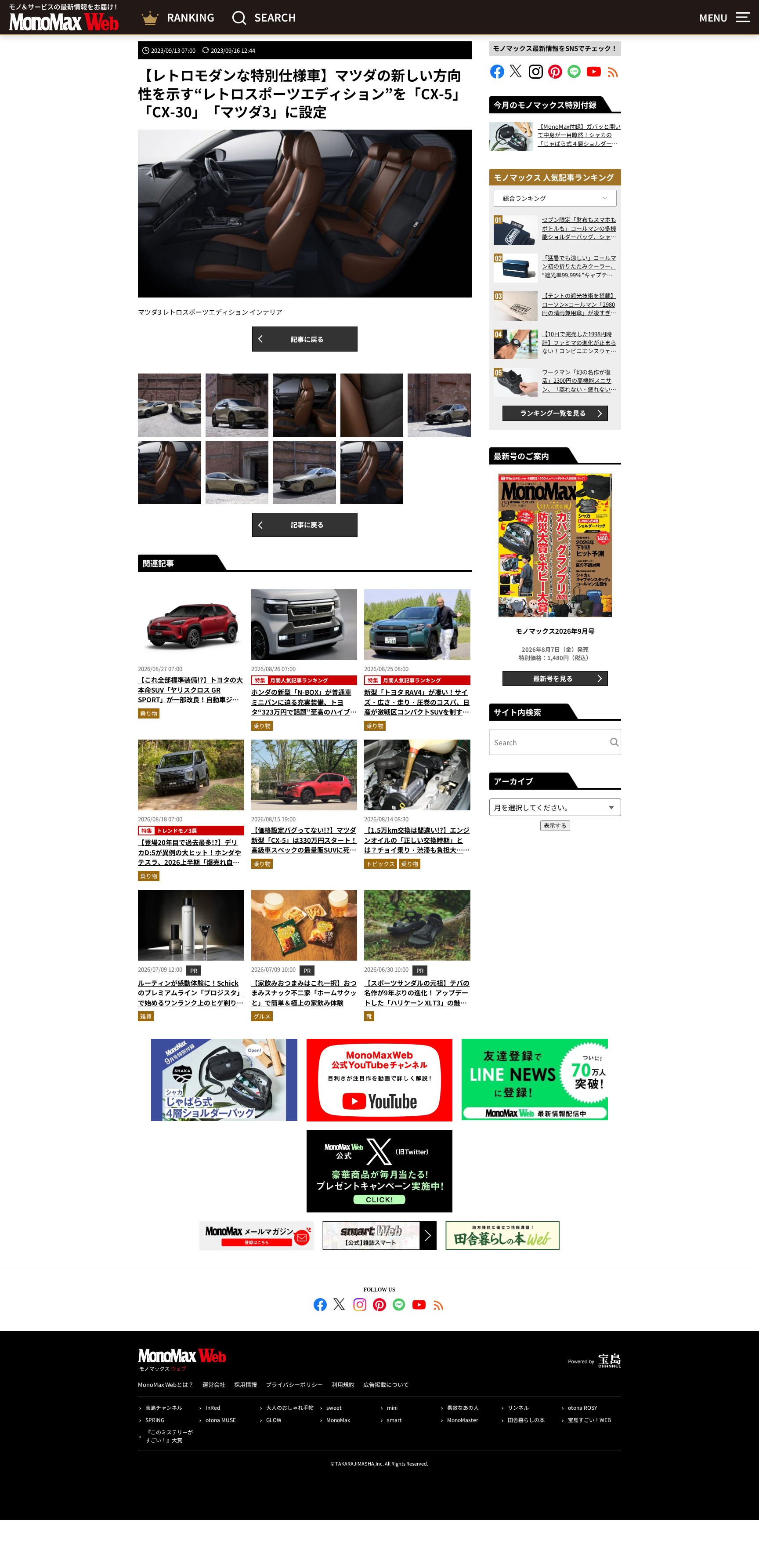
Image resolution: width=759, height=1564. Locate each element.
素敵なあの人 (463, 1407)
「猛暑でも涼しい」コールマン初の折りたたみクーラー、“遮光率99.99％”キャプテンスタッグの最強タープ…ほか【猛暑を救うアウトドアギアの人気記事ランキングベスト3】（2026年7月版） (579, 266)
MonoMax (338, 1419)
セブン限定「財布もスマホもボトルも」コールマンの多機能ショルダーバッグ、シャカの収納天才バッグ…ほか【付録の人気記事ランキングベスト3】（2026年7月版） (579, 228)
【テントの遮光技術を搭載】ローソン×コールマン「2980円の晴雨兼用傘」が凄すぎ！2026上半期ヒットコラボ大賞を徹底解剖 (579, 304)
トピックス (380, 864)
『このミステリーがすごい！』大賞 (169, 1436)
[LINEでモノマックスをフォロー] (574, 75)
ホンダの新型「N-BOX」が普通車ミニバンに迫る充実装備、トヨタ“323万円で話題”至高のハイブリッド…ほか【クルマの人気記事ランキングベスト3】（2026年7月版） (304, 711)
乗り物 (148, 713)
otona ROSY (582, 1407)
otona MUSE (221, 1419)
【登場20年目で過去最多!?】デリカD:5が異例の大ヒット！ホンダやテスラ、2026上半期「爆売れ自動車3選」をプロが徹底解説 (189, 857)
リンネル (518, 1407)
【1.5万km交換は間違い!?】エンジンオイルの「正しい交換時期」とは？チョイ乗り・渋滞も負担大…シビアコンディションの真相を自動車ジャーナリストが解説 (417, 849)
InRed (213, 1407)
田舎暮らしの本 (526, 1419)
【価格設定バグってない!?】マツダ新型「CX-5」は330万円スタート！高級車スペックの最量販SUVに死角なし (304, 844)
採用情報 (245, 1384)
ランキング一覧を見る (553, 412)
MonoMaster (462, 1419)
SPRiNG (154, 1419)
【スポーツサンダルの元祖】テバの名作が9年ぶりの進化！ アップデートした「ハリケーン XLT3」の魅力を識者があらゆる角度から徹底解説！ (417, 1002)
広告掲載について (386, 1384)
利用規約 (343, 1384)
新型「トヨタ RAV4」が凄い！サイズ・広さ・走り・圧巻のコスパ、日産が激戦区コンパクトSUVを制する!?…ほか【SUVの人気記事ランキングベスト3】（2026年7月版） (417, 711)
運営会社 (213, 1384)
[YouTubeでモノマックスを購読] (594, 75)
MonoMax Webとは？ (166, 1384)
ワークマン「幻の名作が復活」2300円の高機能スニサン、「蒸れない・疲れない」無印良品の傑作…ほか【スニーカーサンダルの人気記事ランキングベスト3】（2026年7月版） (579, 381)
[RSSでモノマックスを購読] (438, 1306)
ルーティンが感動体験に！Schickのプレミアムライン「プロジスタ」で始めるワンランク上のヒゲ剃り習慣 (190, 997)
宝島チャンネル (163, 1407)
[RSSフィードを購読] (613, 75)
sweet (334, 1407)
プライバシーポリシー (294, 1384)
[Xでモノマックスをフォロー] (517, 75)
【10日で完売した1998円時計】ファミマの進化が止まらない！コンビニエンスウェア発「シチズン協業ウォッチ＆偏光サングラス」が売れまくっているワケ (579, 343)
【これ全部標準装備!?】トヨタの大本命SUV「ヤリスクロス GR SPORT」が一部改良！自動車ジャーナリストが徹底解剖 (190, 694)
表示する (555, 825)
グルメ (262, 1016)
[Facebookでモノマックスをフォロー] (497, 75)
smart (394, 1419)
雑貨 (146, 1016)
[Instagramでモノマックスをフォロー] (536, 75)
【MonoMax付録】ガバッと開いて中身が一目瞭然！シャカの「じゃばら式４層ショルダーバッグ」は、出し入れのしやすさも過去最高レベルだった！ (579, 135)
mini (392, 1407)
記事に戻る (307, 339)
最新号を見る (553, 678)
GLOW (274, 1419)
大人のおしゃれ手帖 (290, 1407)
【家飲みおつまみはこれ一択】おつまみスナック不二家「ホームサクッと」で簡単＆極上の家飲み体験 (304, 992)
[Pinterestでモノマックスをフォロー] (555, 75)
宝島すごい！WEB (589, 1419)
